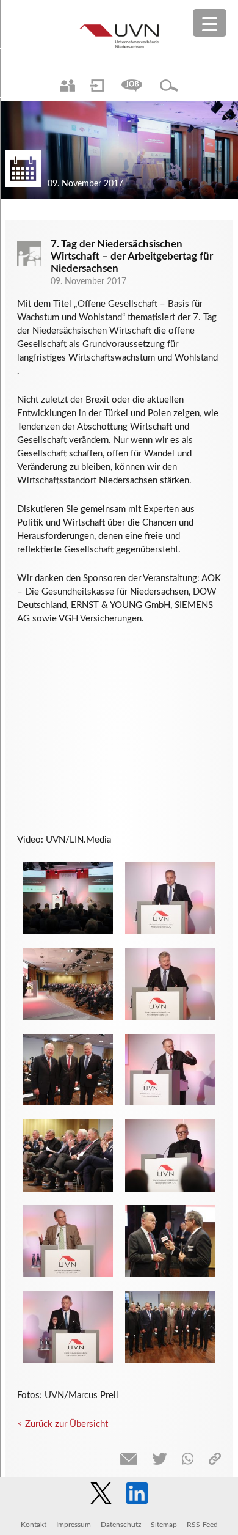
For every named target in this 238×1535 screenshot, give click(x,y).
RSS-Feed (202, 1524)
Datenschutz (121, 1524)
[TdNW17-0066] (68, 1155)
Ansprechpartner (67, 85)
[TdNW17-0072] (170, 1070)
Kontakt (33, 1524)
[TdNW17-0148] (68, 1327)
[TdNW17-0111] (170, 1241)
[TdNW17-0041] (68, 1070)
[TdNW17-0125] (170, 1155)
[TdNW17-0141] (68, 984)
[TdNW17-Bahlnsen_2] (68, 898)
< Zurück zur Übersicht (62, 1424)
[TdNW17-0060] (170, 898)
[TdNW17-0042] (170, 1327)
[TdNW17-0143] (68, 1241)
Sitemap (164, 1524)
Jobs (131, 85)
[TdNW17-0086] (170, 984)
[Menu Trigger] (209, 23)
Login (97, 85)
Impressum (73, 1524)
